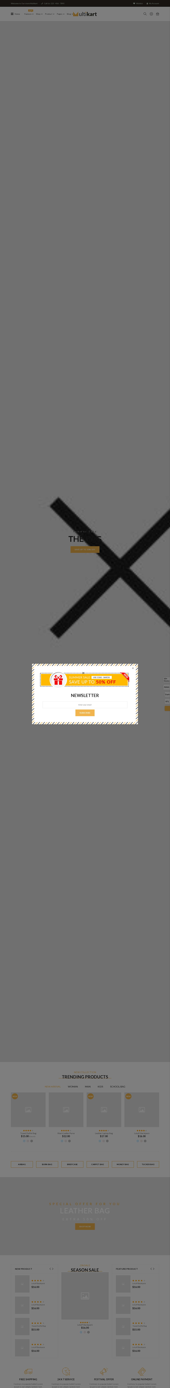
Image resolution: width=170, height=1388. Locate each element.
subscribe (85, 713)
